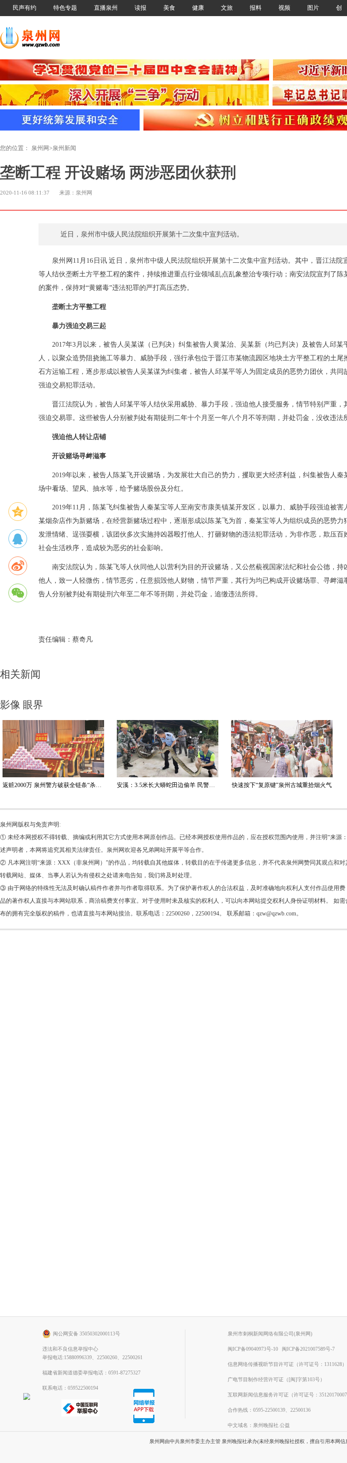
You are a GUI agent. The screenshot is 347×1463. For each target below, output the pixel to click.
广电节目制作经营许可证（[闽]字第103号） (276, 1379)
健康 (198, 8)
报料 (256, 8)
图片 (313, 8)
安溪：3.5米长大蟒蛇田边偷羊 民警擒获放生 (175, 785)
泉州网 (40, 148)
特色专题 (65, 8)
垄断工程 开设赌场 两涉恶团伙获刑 (118, 172)
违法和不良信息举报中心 (70, 1349)
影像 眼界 (21, 704)
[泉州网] (33, 38)
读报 (140, 8)
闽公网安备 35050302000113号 (86, 1334)
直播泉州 (106, 8)
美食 (169, 8)
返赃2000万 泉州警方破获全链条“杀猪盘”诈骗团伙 (68, 785)
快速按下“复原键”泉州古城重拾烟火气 (282, 785)
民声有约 (24, 8)
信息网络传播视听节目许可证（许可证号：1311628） (287, 1364)
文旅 (227, 8)
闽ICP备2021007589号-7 (308, 1349)
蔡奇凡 (82, 639)
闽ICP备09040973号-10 (253, 1349)
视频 (284, 8)
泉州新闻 (64, 148)
